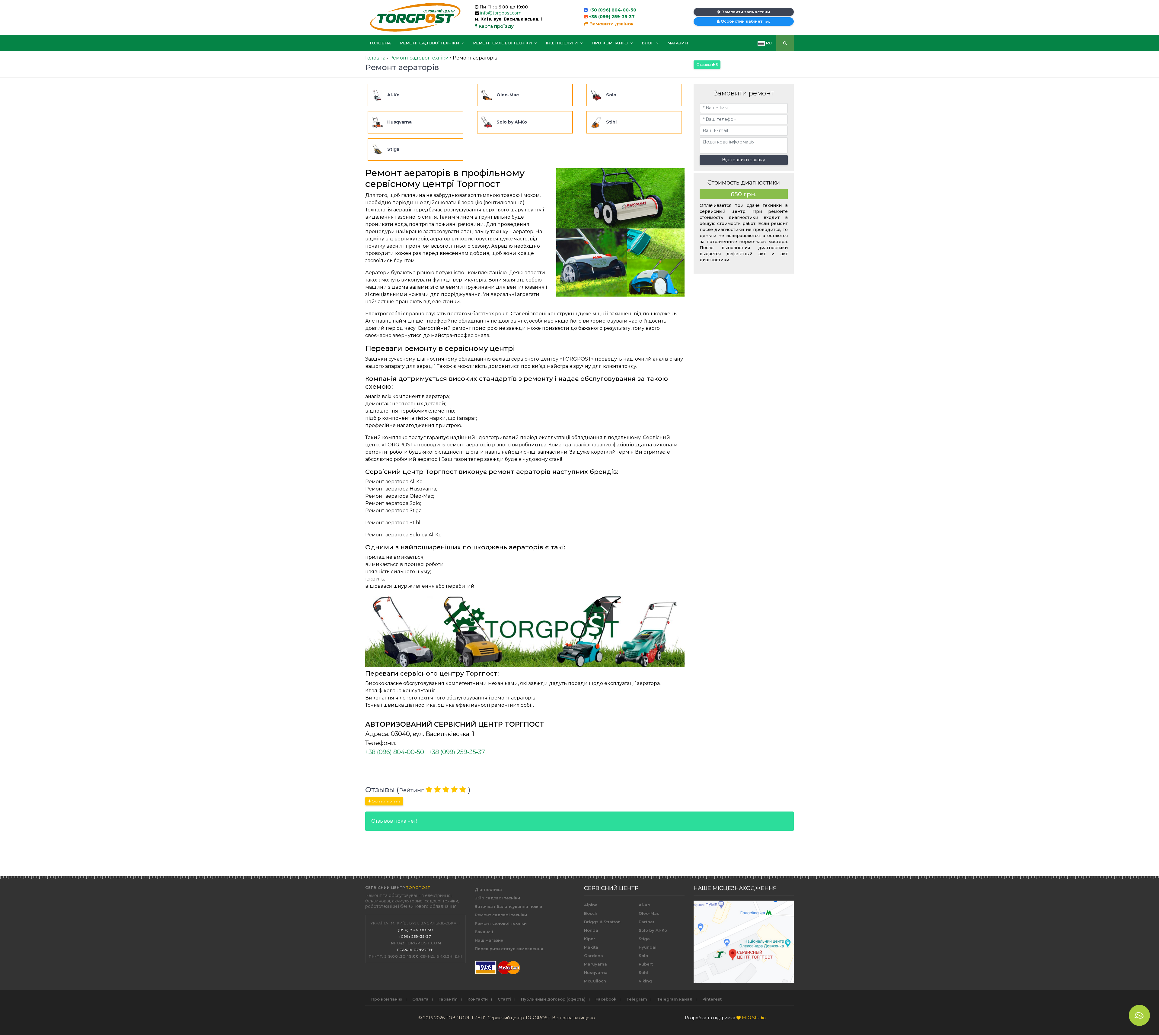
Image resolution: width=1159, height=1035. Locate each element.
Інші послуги (562, 42)
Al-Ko (644, 904)
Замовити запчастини (745, 11)
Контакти (478, 999)
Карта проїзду (495, 26)
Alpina (591, 904)
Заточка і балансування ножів (508, 906)
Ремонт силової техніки (503, 42)
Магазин (677, 42)
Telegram (636, 999)
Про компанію (610, 42)
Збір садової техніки (497, 897)
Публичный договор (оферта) (553, 999)
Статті (504, 999)
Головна (380, 42)
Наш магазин (489, 940)
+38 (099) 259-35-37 (612, 16)
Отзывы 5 (707, 64)
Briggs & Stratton (602, 921)
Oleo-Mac (649, 913)
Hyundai (647, 947)
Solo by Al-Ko (653, 930)
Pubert (646, 964)
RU (768, 42)
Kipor (589, 938)
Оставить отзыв (386, 801)
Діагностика (488, 889)
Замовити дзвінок (611, 24)
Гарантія (448, 999)
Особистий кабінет (745, 21)
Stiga (644, 938)
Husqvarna (596, 972)
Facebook (605, 999)
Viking (645, 981)
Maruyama (595, 964)
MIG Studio (754, 1018)
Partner (647, 921)
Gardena (593, 955)
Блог (648, 42)
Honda (591, 930)
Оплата (420, 999)
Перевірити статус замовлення (509, 948)
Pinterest (712, 999)
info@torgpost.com (501, 13)
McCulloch (595, 981)
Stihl (643, 972)
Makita (591, 947)
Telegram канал (674, 999)
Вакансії (484, 931)
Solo (643, 955)
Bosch (590, 913)
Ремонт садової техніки (430, 42)
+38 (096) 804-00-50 (612, 10)
